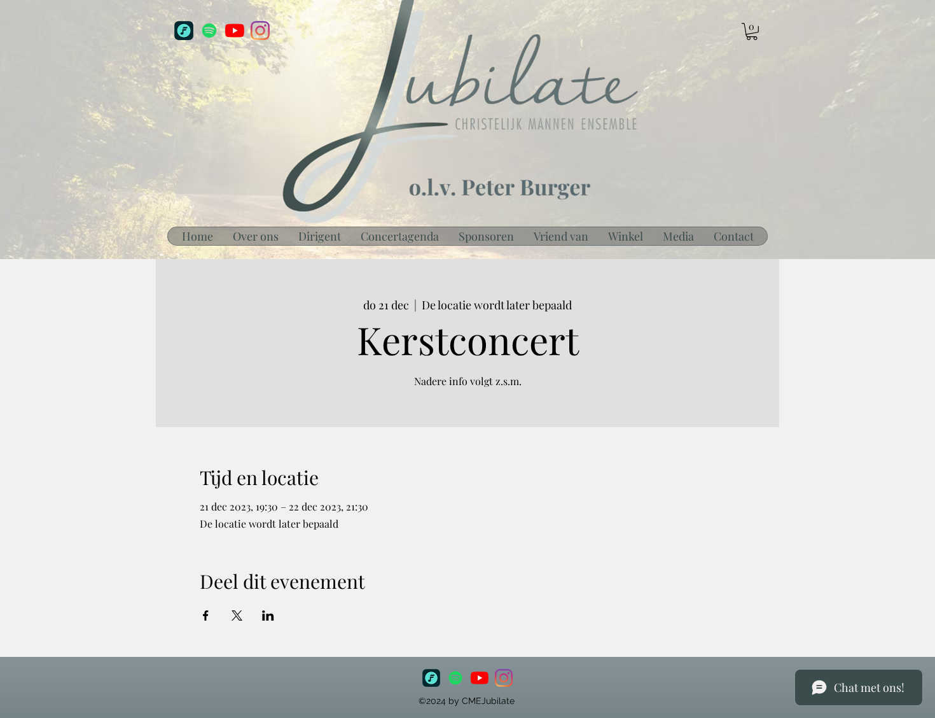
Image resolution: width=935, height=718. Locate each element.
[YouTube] (234, 30)
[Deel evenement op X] (237, 615)
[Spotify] (209, 30)
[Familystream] (183, 30)
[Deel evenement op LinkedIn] (268, 615)
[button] (752, 31)
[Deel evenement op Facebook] (206, 615)
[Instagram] (260, 30)
